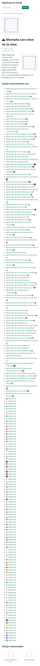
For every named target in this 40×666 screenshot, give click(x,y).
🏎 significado (11, 401)
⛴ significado (11, 582)
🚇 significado (11, 499)
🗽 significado (11, 446)
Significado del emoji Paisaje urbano (19, 167)
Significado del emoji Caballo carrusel (19, 187)
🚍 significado (11, 519)
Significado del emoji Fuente (16, 157)
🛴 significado (11, 552)
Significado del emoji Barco (16, 323)
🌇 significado (11, 474)
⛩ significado (11, 451)
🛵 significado (11, 555)
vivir (29, 75)
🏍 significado (11, 403)
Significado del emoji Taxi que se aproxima (21, 255)
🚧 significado (11, 572)
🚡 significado (11, 607)
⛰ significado (11, 408)
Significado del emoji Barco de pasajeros (21, 315)
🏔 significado (11, 406)
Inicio (3, 13)
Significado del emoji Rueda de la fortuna (21, 189)
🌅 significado (11, 469)
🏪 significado (11, 431)
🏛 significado (11, 416)
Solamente (9, 72)
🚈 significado (11, 502)
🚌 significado (11, 517)
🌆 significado (11, 471)
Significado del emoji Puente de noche (20, 184)
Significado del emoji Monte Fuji (17, 106)
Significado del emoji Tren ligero (17, 212)
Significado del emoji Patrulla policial (19, 245)
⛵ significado (11, 575)
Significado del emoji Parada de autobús (20, 285)
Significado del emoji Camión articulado (20, 272)
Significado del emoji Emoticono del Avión (21, 325)
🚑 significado (11, 522)
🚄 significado (11, 492)
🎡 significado (11, 482)
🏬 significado (11, 434)
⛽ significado (11, 562)
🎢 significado (11, 484)
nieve (8, 75)
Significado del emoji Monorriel (17, 220)
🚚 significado (11, 542)
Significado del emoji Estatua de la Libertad (21, 147)
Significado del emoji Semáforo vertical (20, 303)
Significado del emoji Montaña (17, 104)
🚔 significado (11, 529)
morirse (16, 77)
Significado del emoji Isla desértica (18, 109)
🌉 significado (11, 476)
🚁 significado (11, 600)
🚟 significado (11, 602)
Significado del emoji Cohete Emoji (18, 351)
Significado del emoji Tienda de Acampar (21, 159)
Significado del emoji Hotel (15, 124)
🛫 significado (11, 595)
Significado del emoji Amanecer (17, 174)
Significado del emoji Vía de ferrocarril (20, 288)
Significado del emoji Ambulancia (18, 237)
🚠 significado (11, 605)
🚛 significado (11, 544)
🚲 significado (11, 550)
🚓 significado (11, 527)
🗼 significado (11, 444)
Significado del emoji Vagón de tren (19, 197)
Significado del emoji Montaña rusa (19, 192)
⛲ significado (11, 454)
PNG (9, 50)
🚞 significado (11, 512)
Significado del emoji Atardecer (17, 182)
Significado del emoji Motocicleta (18, 96)
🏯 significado (11, 439)
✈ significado (11, 590)
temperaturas (7, 67)
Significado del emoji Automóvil (17, 260)
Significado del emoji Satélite (16, 348)
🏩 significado (11, 429)
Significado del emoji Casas (16, 119)
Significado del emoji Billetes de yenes (20, 373)
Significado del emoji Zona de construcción (21, 305)
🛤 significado (11, 560)
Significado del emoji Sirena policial (19, 295)
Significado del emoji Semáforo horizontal (21, 298)
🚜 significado (11, 547)
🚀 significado (11, 612)
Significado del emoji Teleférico (17, 345)
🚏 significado (11, 557)
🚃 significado (11, 489)
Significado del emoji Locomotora (18, 194)
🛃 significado (11, 638)
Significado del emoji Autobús (17, 230)
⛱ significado (11, 618)
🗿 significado (11, 633)
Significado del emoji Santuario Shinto (20, 154)
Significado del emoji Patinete (17, 280)
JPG (13, 50)
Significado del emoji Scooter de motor (20, 283)
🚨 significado (11, 565)
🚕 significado (11, 532)
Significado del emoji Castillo (16, 141)
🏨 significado (11, 426)
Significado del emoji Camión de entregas (21, 267)
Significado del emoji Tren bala (17, 204)
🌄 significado (11, 466)
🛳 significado (11, 580)
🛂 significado (11, 635)
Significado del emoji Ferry (15, 318)
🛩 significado (11, 592)
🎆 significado (11, 620)
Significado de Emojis (12, 2)
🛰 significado (11, 610)
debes (15, 72)
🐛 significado (11, 587)
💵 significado (11, 628)
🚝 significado (11, 509)
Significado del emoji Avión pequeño (19, 328)
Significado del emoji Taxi (15, 252)
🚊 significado (11, 507)
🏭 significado (11, 436)
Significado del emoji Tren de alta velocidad (21, 199)
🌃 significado (11, 461)
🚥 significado (11, 567)
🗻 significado (11, 411)
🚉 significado (11, 504)
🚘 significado (11, 539)
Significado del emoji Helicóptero (18, 335)
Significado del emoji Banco (16, 121)
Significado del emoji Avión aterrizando (20, 333)
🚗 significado (11, 537)
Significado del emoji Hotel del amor (19, 126)
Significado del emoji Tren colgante (19, 338)
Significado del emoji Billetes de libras (19, 378)
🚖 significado (11, 534)
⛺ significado (11, 456)
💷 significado (11, 630)
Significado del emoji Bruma (16, 162)
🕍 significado (11, 449)
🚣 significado (11, 398)
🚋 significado (11, 514)
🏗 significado (11, 419)
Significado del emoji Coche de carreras (20, 94)
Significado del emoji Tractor (16, 275)
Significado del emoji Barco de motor (19, 320)
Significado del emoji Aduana (16, 391)
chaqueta (5, 57)
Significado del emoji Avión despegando (20, 330)
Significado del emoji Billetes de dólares (20, 376)
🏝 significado (11, 413)
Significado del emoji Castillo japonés (19, 139)
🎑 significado (11, 623)
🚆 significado (11, 497)
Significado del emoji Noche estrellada (20, 164)
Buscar (25, 7)
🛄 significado (11, 640)
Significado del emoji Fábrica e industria (20, 136)
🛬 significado (11, 597)
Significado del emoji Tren (15, 207)
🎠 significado (11, 479)
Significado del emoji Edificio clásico (19, 111)
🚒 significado (11, 524)
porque (12, 60)
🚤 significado (11, 577)
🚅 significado (11, 494)
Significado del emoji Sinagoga (17, 152)
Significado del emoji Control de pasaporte (21, 386)
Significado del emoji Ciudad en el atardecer (22, 177)
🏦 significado (11, 424)
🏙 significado (11, 464)
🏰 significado (11, 441)
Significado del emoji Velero (16, 310)
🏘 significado (11, 421)
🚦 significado (11, 570)
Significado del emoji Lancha (16, 313)
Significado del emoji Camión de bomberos (21, 240)
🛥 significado (11, 585)
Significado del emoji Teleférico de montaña (22, 340)
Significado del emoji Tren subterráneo (20, 209)
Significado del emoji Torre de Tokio (19, 144)
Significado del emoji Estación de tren (19, 215)
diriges (4, 62)
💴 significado (11, 625)
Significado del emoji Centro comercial (20, 134)
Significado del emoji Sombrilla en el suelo (21, 358)
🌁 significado (11, 459)
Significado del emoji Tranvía (16, 217)
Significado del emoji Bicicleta (16, 277)
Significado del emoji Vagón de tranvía (20, 227)
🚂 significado (11, 487)
